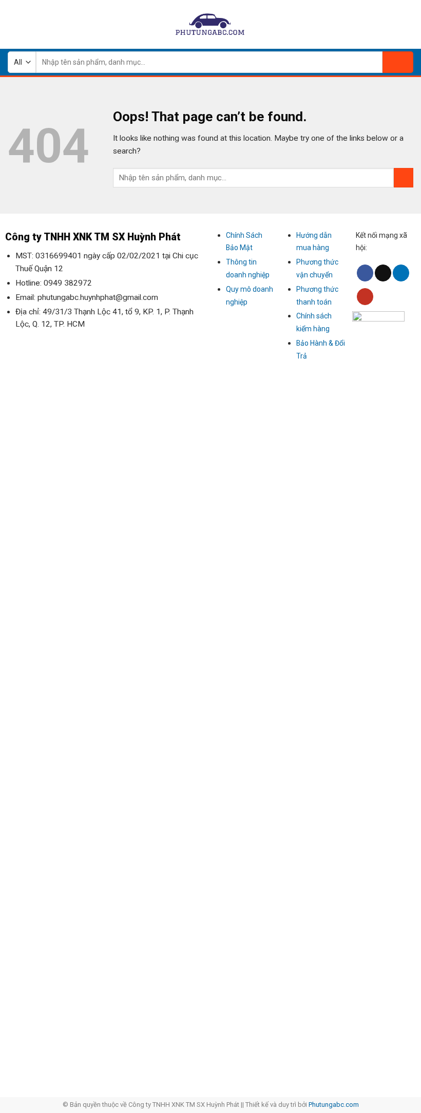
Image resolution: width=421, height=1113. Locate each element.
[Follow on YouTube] (365, 296)
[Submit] (397, 62)
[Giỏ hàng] (408, 24)
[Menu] (14, 24)
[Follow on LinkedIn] (401, 273)
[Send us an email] (383, 273)
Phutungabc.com (334, 1104)
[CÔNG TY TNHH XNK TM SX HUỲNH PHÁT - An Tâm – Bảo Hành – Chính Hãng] (210, 24)
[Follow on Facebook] (365, 273)
